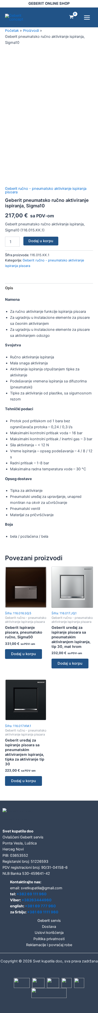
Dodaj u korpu (40, 241)
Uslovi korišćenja (49, 932)
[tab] (49, 288)
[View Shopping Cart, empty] (71, 17)
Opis (9, 288)
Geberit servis (49, 920)
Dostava (49, 926)
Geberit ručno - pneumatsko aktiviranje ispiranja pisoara (45, 190)
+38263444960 (37, 900)
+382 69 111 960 (31, 894)
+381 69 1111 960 (42, 912)
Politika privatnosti (49, 939)
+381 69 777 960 (40, 906)
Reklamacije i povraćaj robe (49, 945)
